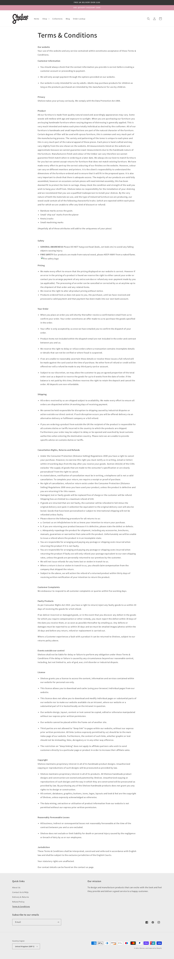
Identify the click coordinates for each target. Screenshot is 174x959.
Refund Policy (18, 902)
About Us (16, 887)
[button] (46, 19)
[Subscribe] (58, 922)
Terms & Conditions (21, 906)
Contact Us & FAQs (20, 892)
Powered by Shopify (155, 948)
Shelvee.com (143, 948)
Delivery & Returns (20, 897)
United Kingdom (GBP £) (25, 946)
